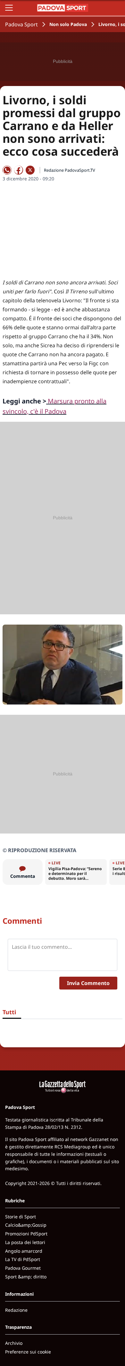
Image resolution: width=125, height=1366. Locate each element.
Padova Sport (21, 24)
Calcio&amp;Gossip (25, 1225)
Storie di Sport (20, 1217)
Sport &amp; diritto (25, 1277)
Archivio (13, 1343)
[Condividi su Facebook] (18, 170)
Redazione (16, 1310)
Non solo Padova (68, 24)
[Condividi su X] (30, 170)
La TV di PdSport (22, 1259)
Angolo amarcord (23, 1251)
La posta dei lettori (25, 1242)
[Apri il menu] (9, 8)
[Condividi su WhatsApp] (7, 170)
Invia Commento (88, 983)
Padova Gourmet (23, 1268)
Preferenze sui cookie (28, 1352)
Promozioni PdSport (26, 1234)
